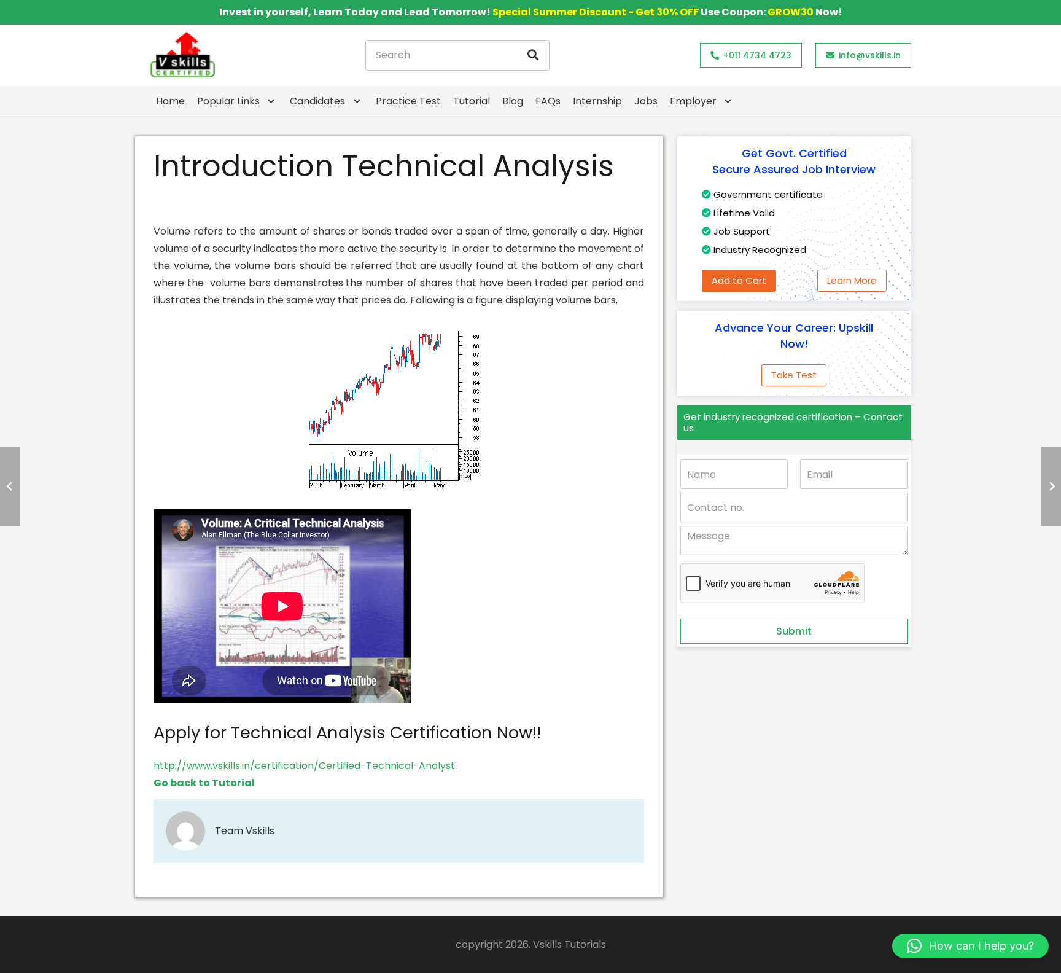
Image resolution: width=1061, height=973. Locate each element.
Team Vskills (244, 831)
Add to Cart (739, 280)
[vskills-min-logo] (182, 55)
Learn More (852, 280)
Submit (794, 631)
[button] (970, 946)
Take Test (794, 375)
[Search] (532, 55)
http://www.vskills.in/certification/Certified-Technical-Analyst (304, 766)
